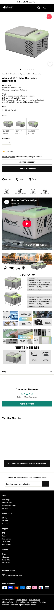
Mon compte (6, 545)
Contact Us (6, 560)
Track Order (6, 542)
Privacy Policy (22, 600)
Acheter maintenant (27, 169)
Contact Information (38, 602)
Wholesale (6, 563)
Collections (13, 74)
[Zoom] (50, 63)
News (4, 554)
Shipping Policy (8, 602)
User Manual (6, 539)
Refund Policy (34, 600)
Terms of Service (22, 602)
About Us (5, 557)
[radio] (8, 126)
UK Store (5, 521)
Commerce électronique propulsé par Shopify (19, 605)
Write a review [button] (27, 404)
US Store (5, 518)
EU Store (5, 524)
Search (4, 536)
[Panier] (44, 8)
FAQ (4, 372)
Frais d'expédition (8, 157)
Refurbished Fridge (8, 506)
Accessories (6, 508)
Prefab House (7, 503)
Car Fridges (6, 500)
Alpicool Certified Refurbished (29, 74)
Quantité (6, 138)
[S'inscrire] (45, 484)
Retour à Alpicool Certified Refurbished (28, 463)
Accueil (4, 74)
